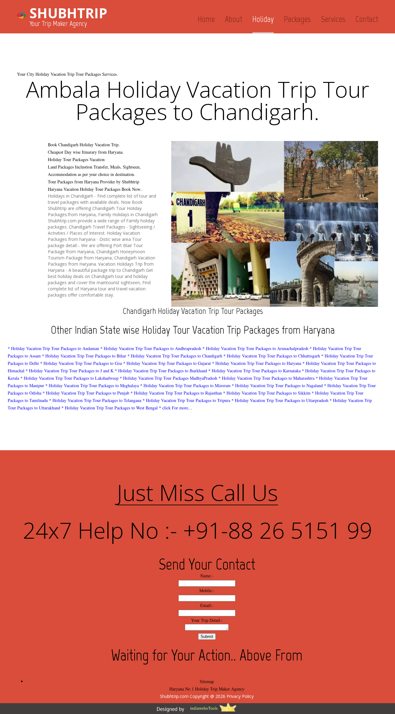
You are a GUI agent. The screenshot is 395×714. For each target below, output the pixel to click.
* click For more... (175, 408)
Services (333, 19)
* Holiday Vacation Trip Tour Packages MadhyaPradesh (168, 378)
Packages (297, 19)
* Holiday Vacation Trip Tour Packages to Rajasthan (176, 393)
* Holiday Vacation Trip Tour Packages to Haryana (256, 363)
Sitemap (207, 681)
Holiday (263, 19)
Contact (367, 19)
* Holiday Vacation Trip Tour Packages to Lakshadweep (69, 378)
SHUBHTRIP (68, 13)
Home (206, 19)
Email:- (207, 605)
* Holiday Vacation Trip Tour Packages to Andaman (53, 348)
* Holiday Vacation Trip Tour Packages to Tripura (186, 400)
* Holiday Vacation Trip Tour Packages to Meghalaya (92, 385)
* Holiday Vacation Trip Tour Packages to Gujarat (167, 363)
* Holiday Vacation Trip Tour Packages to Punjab (86, 393)
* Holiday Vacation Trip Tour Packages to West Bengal (109, 408)
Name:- (206, 576)
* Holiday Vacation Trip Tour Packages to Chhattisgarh (271, 356)
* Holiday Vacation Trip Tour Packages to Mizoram (185, 385)
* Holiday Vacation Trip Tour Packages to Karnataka (254, 371)
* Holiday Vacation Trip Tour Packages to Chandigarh (174, 356)
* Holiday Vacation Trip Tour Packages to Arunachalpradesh (255, 348)
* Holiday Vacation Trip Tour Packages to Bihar (84, 356)
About (233, 19)
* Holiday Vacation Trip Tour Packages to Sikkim (266, 393)
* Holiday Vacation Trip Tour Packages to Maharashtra (266, 378)
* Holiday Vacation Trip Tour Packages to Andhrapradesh (150, 348)
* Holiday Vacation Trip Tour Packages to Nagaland (277, 385)
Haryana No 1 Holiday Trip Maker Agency (206, 689)
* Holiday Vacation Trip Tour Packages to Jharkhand (161, 371)
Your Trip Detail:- (207, 620)
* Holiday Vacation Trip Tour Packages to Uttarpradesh (279, 400)
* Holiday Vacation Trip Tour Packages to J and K (70, 371)
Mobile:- (206, 590)
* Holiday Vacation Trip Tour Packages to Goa (81, 363)
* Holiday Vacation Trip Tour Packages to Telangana (95, 400)
